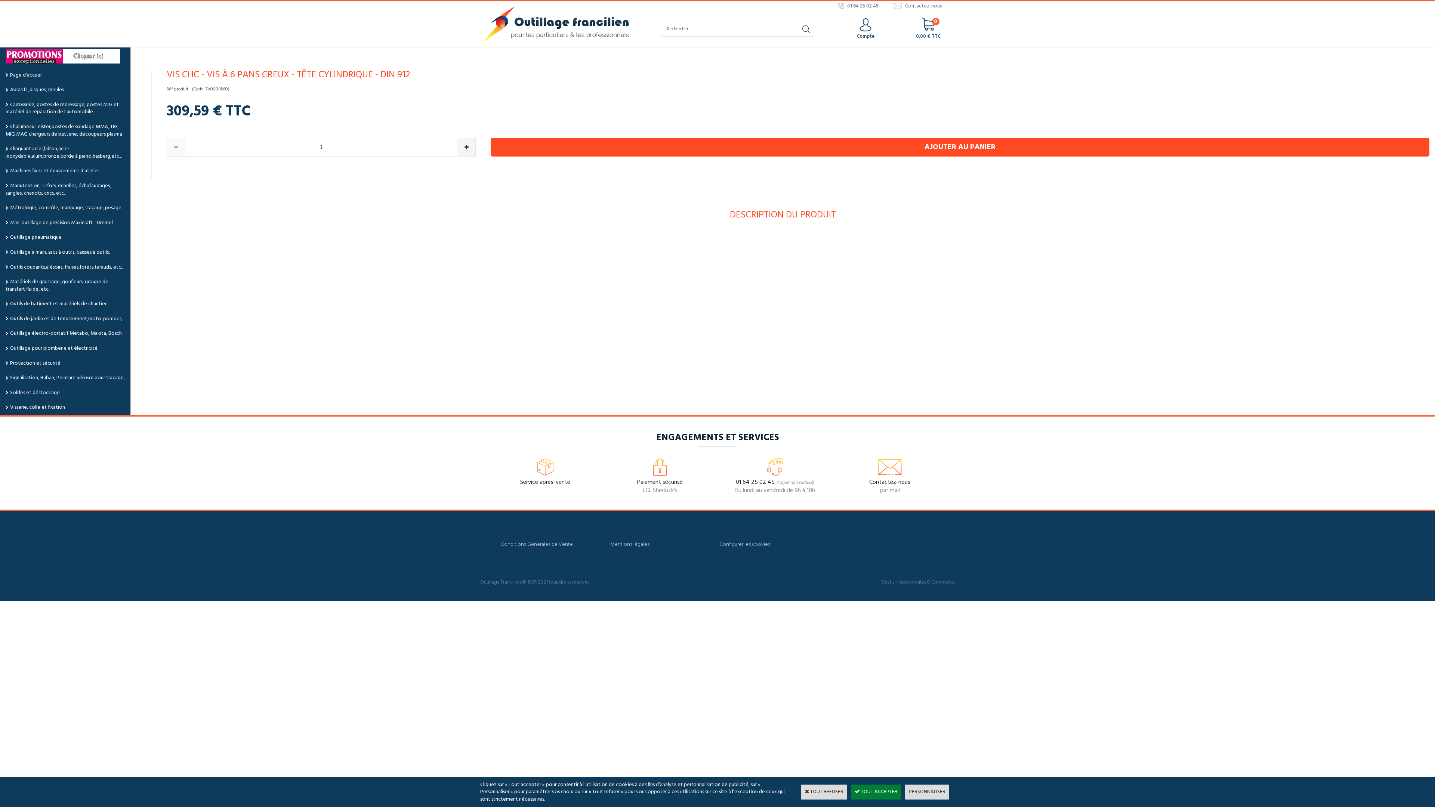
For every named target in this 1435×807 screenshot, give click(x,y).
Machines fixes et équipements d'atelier (54, 171)
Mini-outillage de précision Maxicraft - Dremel (61, 223)
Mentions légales (629, 544)
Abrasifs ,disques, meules (37, 90)
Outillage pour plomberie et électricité (54, 348)
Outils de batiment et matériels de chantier (58, 304)
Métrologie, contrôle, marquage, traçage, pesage (65, 208)
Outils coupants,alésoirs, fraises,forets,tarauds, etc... (66, 267)
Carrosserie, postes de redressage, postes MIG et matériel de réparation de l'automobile (62, 109)
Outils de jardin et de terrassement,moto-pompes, (66, 319)
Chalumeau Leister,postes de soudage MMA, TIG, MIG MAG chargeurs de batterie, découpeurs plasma (64, 131)
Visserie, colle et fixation (37, 407)
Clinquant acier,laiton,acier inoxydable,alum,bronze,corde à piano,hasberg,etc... (63, 153)
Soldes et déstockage (35, 393)
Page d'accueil (26, 75)
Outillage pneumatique (36, 237)
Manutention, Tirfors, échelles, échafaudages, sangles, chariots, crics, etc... (58, 190)
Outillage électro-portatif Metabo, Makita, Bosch (66, 333)
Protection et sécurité (35, 363)
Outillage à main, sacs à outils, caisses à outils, (60, 252)
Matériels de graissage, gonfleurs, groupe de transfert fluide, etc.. (57, 286)
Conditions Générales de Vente (537, 544)
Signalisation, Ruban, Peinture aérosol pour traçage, (67, 378)
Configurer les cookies (744, 544)
